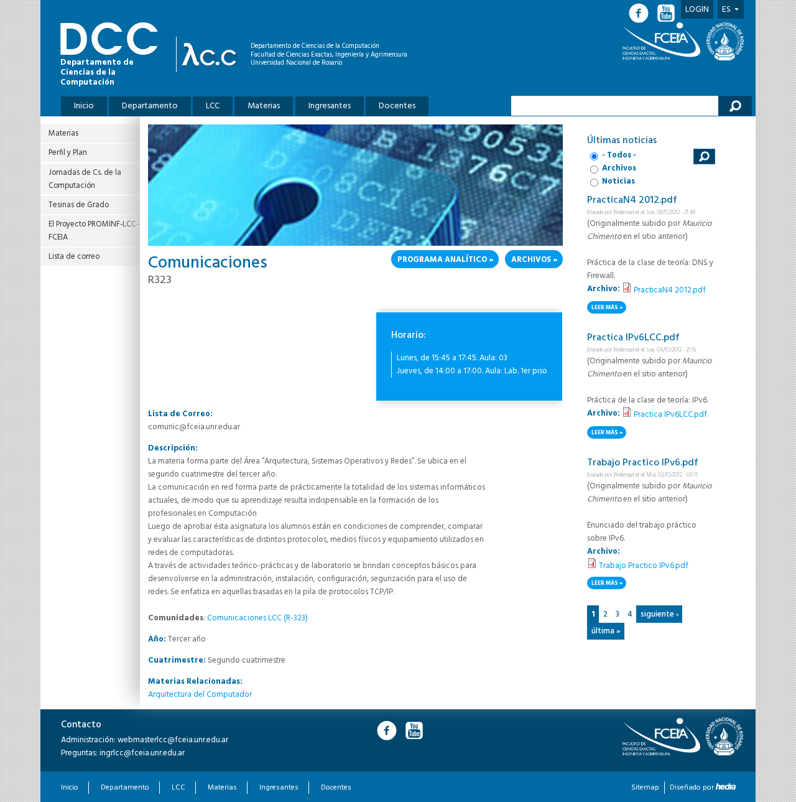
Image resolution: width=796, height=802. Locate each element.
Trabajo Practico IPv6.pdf (642, 463)
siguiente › (659, 614)
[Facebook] (642, 13)
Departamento (150, 106)
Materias (264, 106)
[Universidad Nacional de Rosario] (725, 41)
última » (606, 631)
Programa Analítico (442, 259)
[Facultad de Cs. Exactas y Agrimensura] (663, 41)
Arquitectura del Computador (200, 694)
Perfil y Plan (68, 152)
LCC (213, 106)
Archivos (531, 259)
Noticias (618, 181)
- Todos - (619, 155)
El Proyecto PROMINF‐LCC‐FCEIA (94, 231)
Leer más (608, 308)
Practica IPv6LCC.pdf (633, 338)
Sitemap (645, 787)
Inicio (84, 106)
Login (697, 9)
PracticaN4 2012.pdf (632, 200)
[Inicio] (212, 54)
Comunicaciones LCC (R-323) (257, 618)
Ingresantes (329, 106)
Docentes (397, 106)
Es (726, 9)
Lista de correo (74, 256)
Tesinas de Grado (79, 205)
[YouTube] (667, 13)
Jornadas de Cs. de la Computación (85, 179)
